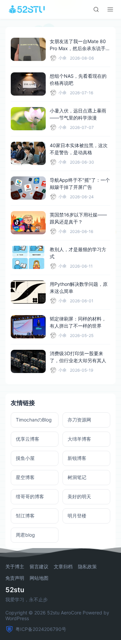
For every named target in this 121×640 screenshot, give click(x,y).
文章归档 (63, 566)
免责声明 (14, 578)
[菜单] (110, 9)
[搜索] (96, 9)
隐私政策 (87, 566)
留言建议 (39, 566)
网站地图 (39, 578)
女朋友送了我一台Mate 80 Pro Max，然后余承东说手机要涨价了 (80, 48)
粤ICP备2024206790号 (40, 629)
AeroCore (71, 612)
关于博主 (14, 566)
